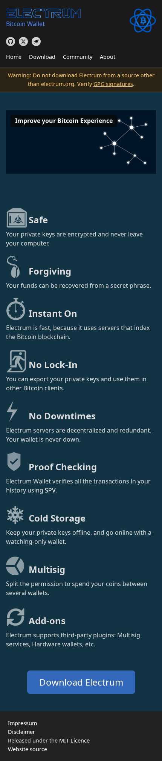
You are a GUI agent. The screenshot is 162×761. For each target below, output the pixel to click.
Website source (27, 749)
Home (13, 56)
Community (77, 56)
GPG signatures (113, 83)
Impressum (22, 723)
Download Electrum (81, 682)
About (107, 56)
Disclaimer (21, 731)
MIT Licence (74, 740)
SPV (50, 490)
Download (42, 56)
